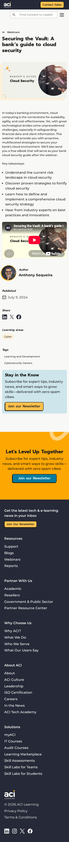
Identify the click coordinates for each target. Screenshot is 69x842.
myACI (10, 735)
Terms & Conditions (20, 817)
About (9, 673)
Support (11, 546)
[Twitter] (22, 831)
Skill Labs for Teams (21, 767)
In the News (14, 705)
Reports (11, 566)
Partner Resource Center (25, 608)
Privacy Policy (15, 811)
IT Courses (13, 741)
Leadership (13, 686)
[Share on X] (11, 317)
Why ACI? (12, 631)
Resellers (12, 595)
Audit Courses (16, 748)
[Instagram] (14, 831)
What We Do (15, 637)
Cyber (8, 336)
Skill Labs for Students (23, 773)
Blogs (9, 553)
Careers (11, 699)
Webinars (13, 32)
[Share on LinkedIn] (4, 317)
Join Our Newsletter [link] (20, 524)
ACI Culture (14, 679)
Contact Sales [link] (52, 5)
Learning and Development (22, 356)
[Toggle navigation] (62, 15)
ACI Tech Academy (20, 712)
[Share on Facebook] (18, 317)
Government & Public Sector (28, 602)
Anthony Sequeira (35, 275)
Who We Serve (17, 644)
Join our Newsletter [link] (24, 406)
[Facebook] (30, 831)
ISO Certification (18, 692)
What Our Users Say (21, 650)
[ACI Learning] (7, 4)
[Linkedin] (6, 831)
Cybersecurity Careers (18, 363)
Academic (12, 588)
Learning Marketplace (23, 754)
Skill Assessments (19, 760)
